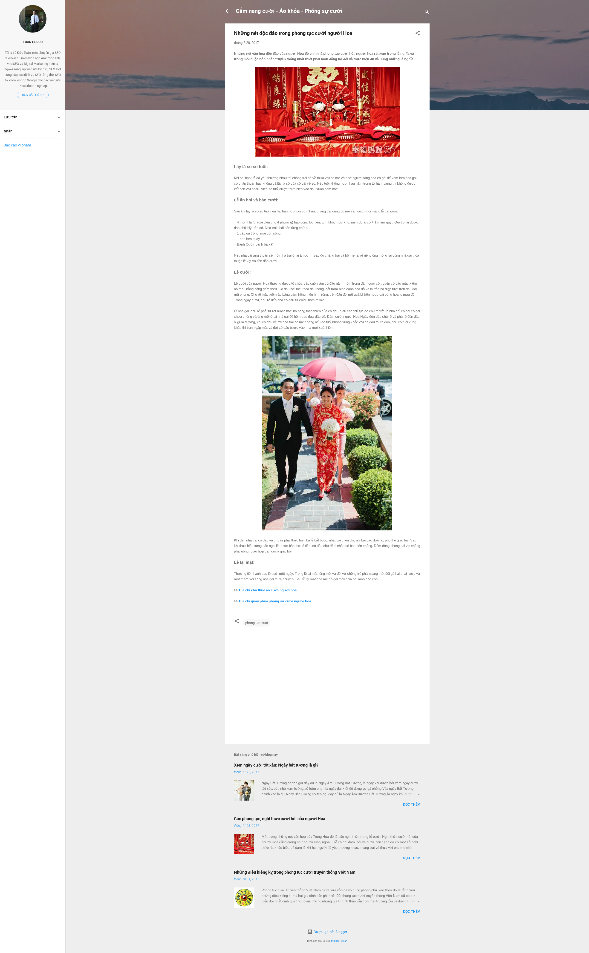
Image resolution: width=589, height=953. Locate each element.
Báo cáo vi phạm (17, 145)
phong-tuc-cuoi (256, 623)
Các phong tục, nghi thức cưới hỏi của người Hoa (279, 818)
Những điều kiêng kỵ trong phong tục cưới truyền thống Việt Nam (294, 872)
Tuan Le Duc (33, 42)
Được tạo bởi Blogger (330, 932)
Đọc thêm (411, 804)
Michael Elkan (339, 940)
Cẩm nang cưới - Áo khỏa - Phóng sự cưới (289, 11)
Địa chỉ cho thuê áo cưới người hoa (268, 590)
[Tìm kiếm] (427, 13)
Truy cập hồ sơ (33, 95)
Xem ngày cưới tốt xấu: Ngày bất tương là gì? (276, 765)
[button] (417, 33)
